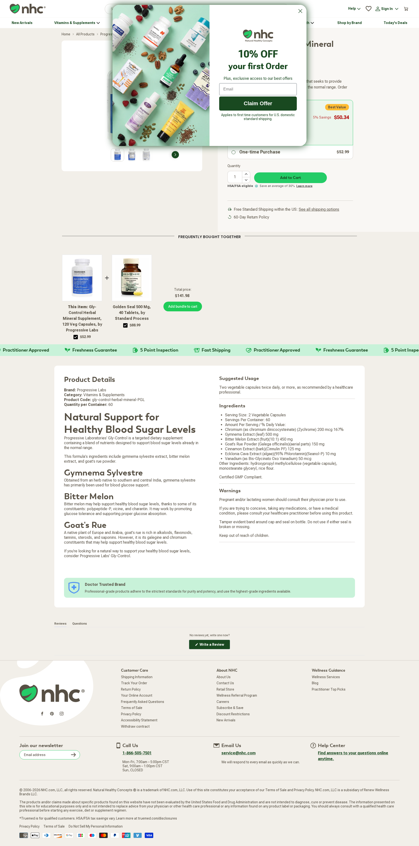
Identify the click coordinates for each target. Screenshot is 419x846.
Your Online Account (136, 695)
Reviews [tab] (60, 623)
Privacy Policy (131, 714)
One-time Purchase (259, 151)
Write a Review (214, 645)
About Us (224, 677)
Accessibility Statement (139, 720)
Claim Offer (258, 103)
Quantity (233, 166)
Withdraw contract (135, 726)
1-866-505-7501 (137, 753)
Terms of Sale (131, 708)
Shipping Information (137, 677)
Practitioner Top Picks (329, 689)
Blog (315, 683)
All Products (85, 34)
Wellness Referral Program (237, 695)
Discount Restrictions (233, 714)
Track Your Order (134, 683)
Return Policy (131, 689)
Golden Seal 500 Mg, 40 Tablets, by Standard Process (132, 313)
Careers (223, 702)
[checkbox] (75, 337)
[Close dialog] (300, 11)
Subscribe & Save (230, 708)
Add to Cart (290, 177)
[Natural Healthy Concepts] (28, 9)
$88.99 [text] (135, 325)
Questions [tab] (79, 623)
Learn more (304, 186)
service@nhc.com (238, 753)
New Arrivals (226, 720)
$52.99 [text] (85, 337)
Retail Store (225, 689)
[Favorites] (368, 9)
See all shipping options (319, 209)
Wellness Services (326, 677)
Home (66, 34)
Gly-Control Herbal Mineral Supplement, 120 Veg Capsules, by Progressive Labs (82, 318)
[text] (209, 236)
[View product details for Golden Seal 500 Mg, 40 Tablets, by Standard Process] (132, 278)
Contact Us (225, 683)
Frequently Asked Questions (142, 702)
